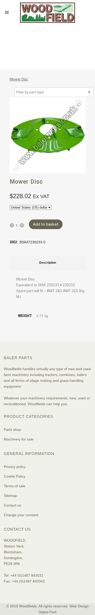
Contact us (12, 505)
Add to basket (46, 224)
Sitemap (10, 496)
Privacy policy (15, 467)
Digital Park (48, 612)
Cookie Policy (14, 476)
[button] (79, 104)
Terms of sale (14, 486)
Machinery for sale (18, 439)
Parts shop (12, 430)
